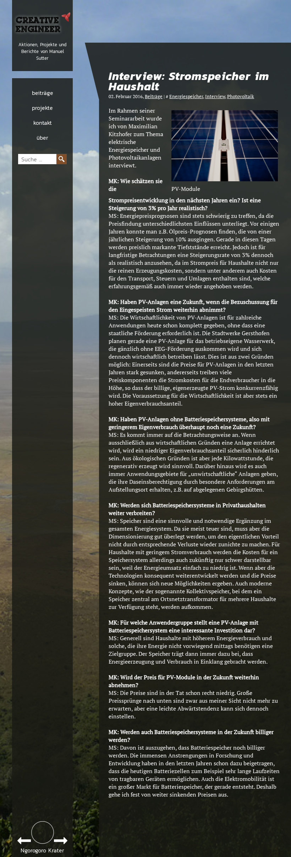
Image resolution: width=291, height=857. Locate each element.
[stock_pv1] (224, 179)
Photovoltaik (240, 96)
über (42, 137)
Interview (215, 96)
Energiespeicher (186, 96)
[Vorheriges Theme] (24, 840)
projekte (42, 107)
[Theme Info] (42, 832)
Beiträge (154, 96)
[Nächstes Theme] (60, 840)
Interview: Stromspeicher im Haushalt (189, 81)
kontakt (42, 122)
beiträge (42, 93)
